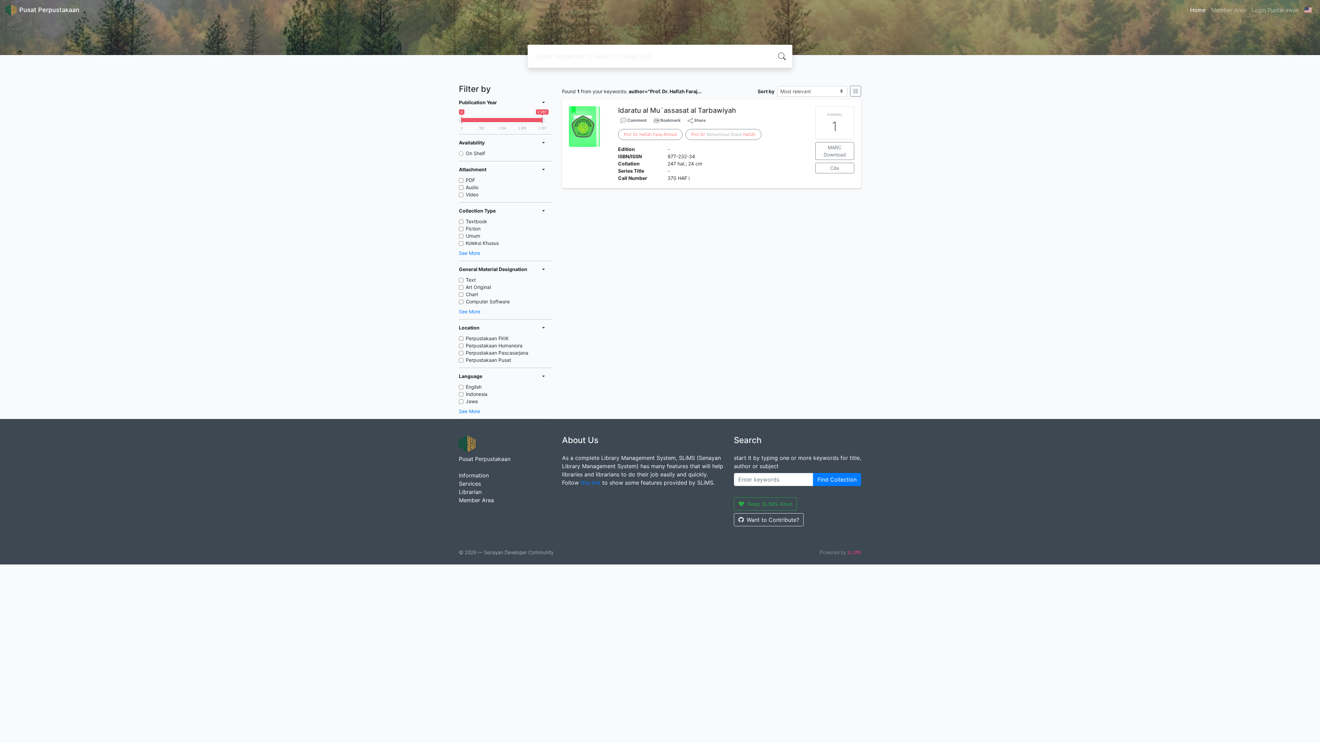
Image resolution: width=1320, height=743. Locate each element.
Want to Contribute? (773, 519)
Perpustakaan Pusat (488, 360)
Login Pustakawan (1275, 10)
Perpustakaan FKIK (487, 338)
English (474, 387)
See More (469, 253)
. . (650, 134)
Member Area (1228, 10)
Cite (834, 168)
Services (470, 483)
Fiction (473, 228)
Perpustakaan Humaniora (494, 345)
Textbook (476, 221)
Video (472, 194)
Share (699, 120)
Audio (472, 187)
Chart (472, 294)
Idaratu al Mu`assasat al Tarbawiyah (677, 110)
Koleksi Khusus (482, 243)
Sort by (766, 91)
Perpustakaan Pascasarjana (497, 353)
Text (471, 280)
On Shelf (475, 153)
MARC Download (835, 151)
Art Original (478, 287)
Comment (636, 120)
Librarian (470, 491)
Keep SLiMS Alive (769, 503)
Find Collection (837, 479)
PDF (470, 180)
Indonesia (476, 394)
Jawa (472, 401)
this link (591, 482)
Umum (473, 236)
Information (474, 475)
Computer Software (488, 301)
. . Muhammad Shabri (723, 134)
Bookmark (670, 120)
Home (1198, 10)
